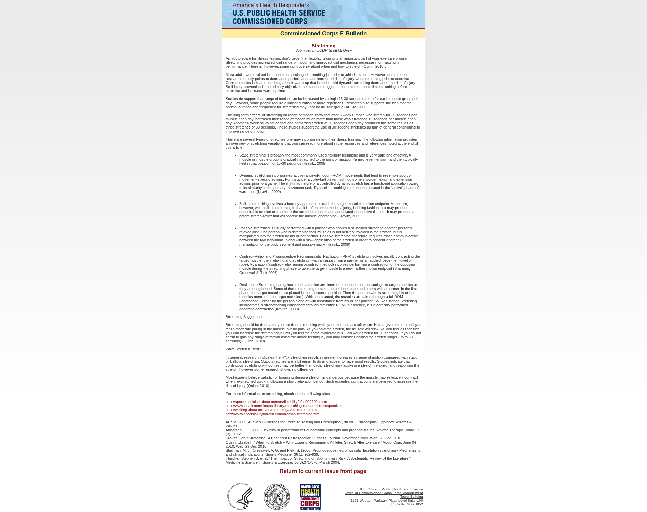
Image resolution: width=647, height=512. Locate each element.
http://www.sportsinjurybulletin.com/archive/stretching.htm (272, 414)
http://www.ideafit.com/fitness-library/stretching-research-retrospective (283, 406)
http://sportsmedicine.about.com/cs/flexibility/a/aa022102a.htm (276, 402)
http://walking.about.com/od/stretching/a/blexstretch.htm (271, 410)
